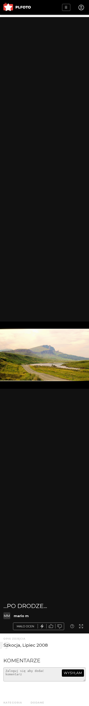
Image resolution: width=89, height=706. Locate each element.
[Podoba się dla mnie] (50, 626)
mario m (21, 616)
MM (7, 616)
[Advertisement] (44, 61)
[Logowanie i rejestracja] (81, 7)
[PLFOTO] (17, 7)
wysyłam (73, 673)
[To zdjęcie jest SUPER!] (42, 626)
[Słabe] (59, 626)
